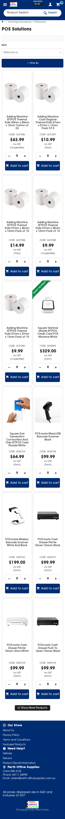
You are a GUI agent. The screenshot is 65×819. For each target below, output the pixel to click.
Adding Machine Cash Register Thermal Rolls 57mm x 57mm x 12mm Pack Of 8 (47, 123)
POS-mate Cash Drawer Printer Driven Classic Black (47, 542)
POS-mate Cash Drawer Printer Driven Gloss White (17, 648)
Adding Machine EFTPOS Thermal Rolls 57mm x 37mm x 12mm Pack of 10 (17, 332)
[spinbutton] (17, 156)
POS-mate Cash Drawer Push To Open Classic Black (48, 648)
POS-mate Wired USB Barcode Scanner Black (48, 437)
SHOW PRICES (37, 1)
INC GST (37, 4)
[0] (58, 5)
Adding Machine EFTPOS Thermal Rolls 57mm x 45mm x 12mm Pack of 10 (17, 227)
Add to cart (19, 165)
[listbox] (32, 52)
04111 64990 (19, 775)
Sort (4, 45)
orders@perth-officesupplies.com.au (33, 778)
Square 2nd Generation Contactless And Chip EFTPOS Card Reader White (17, 440)
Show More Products (34, 708)
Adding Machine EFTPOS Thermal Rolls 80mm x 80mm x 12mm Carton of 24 (17, 123)
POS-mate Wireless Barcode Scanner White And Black (17, 542)
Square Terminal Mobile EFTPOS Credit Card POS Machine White (48, 332)
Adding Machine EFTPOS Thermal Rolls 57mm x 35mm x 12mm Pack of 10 (48, 227)
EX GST (33, 4)
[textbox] (22, 13)
